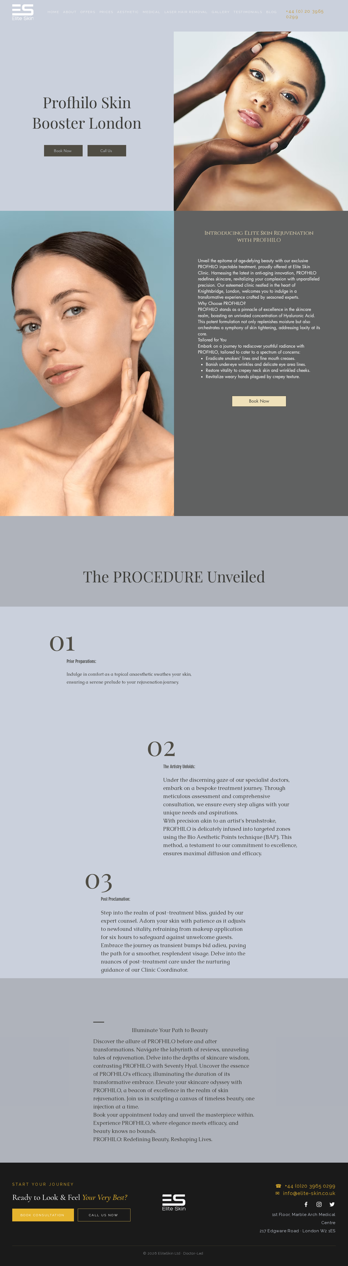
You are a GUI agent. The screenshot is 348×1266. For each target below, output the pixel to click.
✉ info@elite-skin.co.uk (305, 1193)
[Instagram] (319, 1204)
